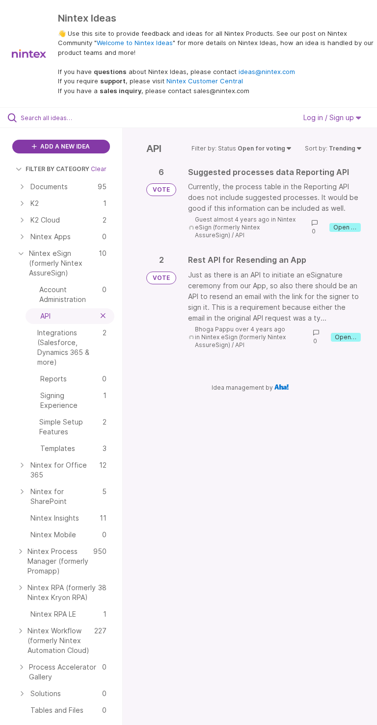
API (239, 235)
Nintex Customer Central (204, 81)
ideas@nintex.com (267, 71)
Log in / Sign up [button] (329, 117)
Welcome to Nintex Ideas (135, 43)
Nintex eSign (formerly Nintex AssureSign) (245, 227)
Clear (99, 169)
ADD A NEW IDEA (64, 146)
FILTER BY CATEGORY (57, 169)
